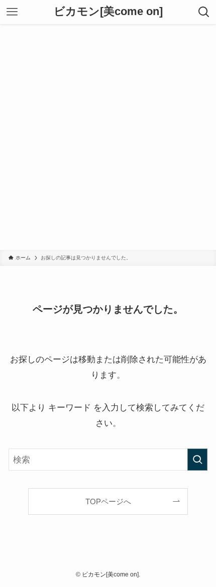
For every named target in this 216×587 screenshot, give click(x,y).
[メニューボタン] (12, 12)
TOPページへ (108, 501)
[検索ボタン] (204, 12)
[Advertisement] (108, 137)
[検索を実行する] (197, 460)
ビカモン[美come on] (108, 12)
